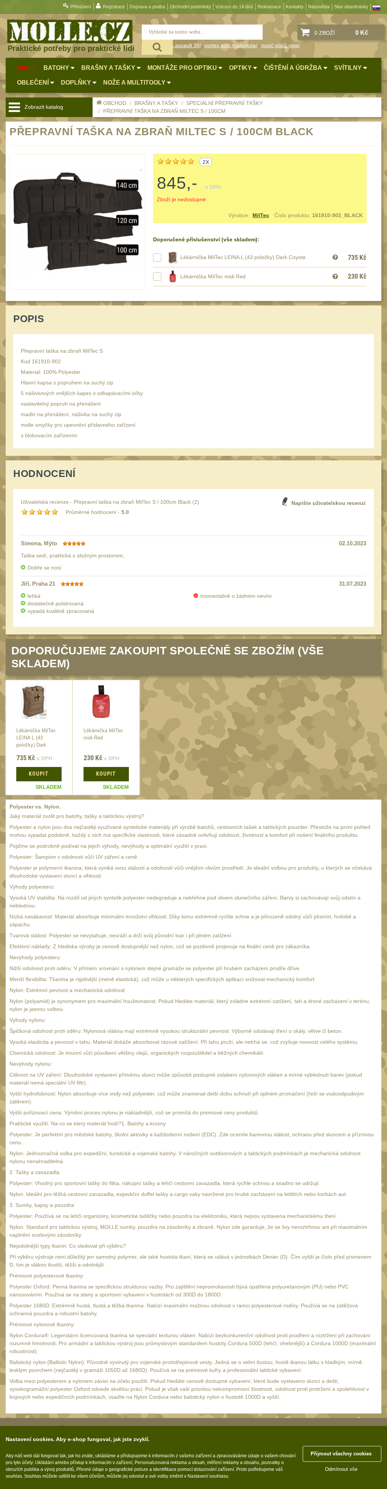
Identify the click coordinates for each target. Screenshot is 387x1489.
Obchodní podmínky (190, 6)
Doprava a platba (147, 6)
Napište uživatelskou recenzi (328, 503)
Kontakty (294, 6)
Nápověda (319, 6)
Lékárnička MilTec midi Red (213, 276)
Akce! (27, 68)
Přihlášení (80, 6)
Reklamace (269, 6)
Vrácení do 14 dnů (234, 6)
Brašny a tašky (156, 103)
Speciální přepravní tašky (224, 103)
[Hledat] (157, 47)
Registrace (114, 6)
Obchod (114, 103)
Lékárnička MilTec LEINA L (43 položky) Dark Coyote (243, 257)
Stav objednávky (351, 6)
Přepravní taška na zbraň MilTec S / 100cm (164, 111)
